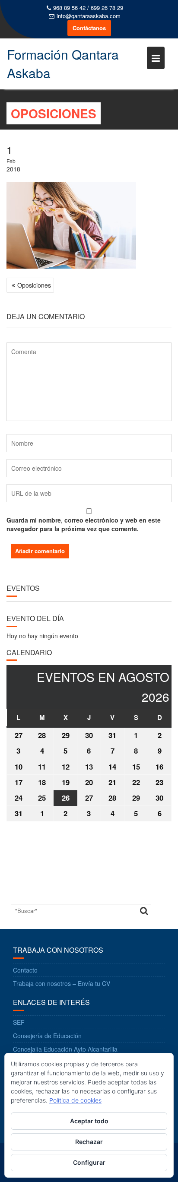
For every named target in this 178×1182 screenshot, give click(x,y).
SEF (19, 1022)
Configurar (89, 1162)
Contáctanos (89, 28)
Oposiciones (34, 285)
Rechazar (89, 1141)
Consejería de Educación (47, 1035)
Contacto (25, 970)
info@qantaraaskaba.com (89, 16)
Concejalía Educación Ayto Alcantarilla (65, 1049)
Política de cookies (75, 1100)
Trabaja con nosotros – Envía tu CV (61, 983)
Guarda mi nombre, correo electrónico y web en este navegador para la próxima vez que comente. (83, 524)
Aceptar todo (89, 1121)
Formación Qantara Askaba (63, 63)
